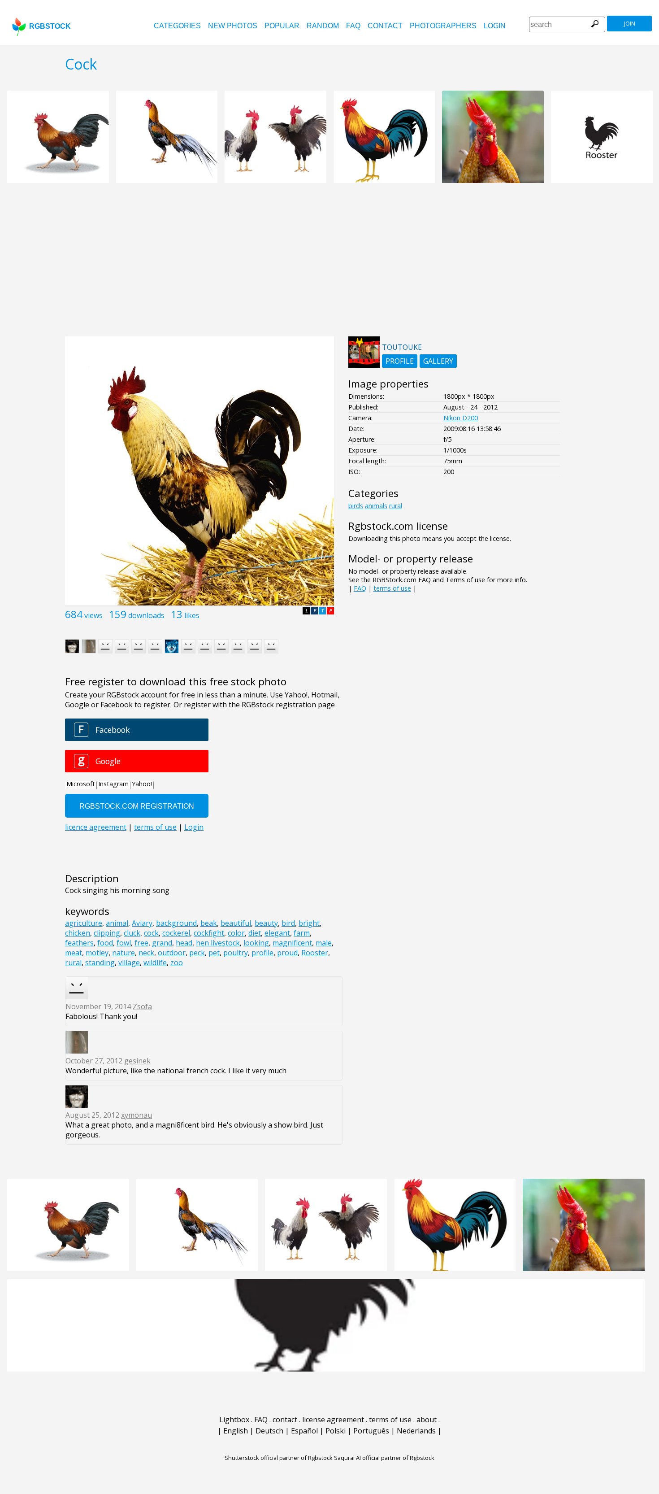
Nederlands (416, 1431)
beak (208, 923)
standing (100, 962)
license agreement (333, 1419)
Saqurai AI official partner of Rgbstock (384, 1458)
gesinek (137, 1061)
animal (117, 923)
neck (146, 953)
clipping (107, 933)
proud (287, 953)
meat (73, 953)
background (176, 923)
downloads (146, 615)
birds (355, 505)
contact (385, 26)
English (235, 1431)
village (129, 962)
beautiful (236, 923)
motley (97, 953)
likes (191, 615)
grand (162, 943)
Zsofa (142, 1006)
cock (151, 933)
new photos (232, 26)
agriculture (83, 923)
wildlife (155, 962)
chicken (77, 933)
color (236, 933)
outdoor (172, 953)
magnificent (292, 943)
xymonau (136, 1115)
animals (376, 505)
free (141, 943)
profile (262, 953)
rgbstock (50, 26)
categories (177, 26)
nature (123, 953)
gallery (438, 361)
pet (214, 953)
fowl (124, 943)
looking (256, 943)
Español (304, 1431)
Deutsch (269, 1431)
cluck (132, 933)
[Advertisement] (329, 264)
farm (302, 933)
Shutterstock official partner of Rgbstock (279, 1458)
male (324, 943)
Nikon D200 (460, 418)
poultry (235, 953)
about (426, 1419)
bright (309, 923)
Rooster (314, 953)
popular (281, 26)
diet (254, 933)
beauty (266, 923)
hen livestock (218, 943)
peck (197, 953)
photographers (443, 26)
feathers (79, 943)
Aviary (142, 923)
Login (495, 26)
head (184, 943)
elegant (277, 933)
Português (371, 1431)
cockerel (176, 933)
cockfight (209, 933)
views (93, 615)
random (323, 26)
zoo (176, 962)
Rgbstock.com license (398, 526)
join (629, 23)
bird (288, 923)
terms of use (392, 588)
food (105, 943)
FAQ (353, 26)
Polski (335, 1431)
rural (73, 962)
